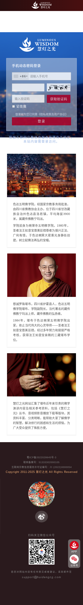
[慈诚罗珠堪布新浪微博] (41, 516)
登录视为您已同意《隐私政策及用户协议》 (41, 114)
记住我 (21, 106)
